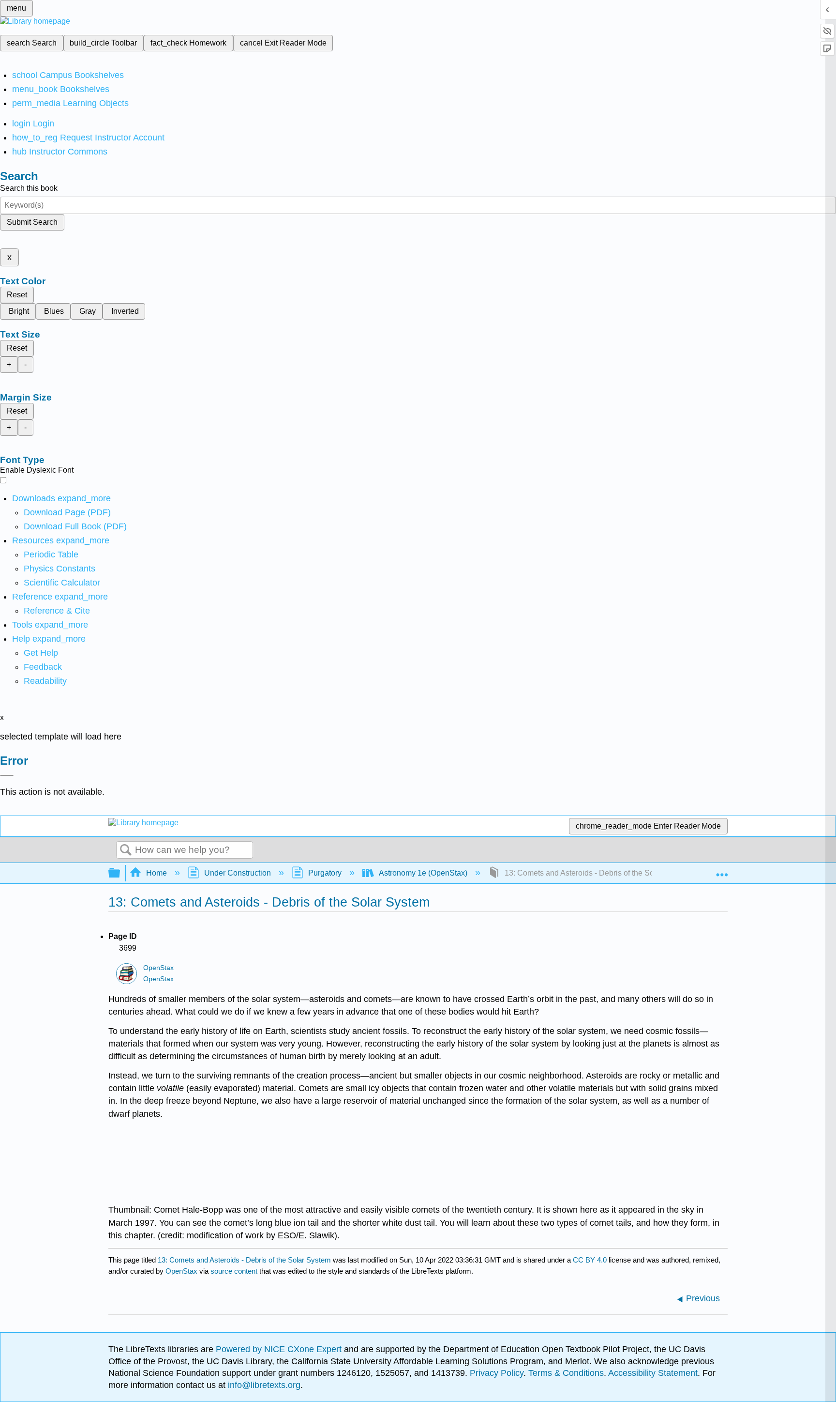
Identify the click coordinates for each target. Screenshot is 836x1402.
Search (125, 850)
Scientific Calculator (62, 582)
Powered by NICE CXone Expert (280, 1349)
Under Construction (237, 873)
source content (233, 1271)
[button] (43, 667)
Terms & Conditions (566, 1373)
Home (156, 873)
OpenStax (158, 967)
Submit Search (32, 222)
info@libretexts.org (262, 1385)
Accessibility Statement (653, 1373)
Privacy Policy (496, 1373)
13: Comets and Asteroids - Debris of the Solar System (244, 1260)
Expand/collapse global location (722, 870)
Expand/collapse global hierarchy (120, 873)
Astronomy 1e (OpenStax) (423, 873)
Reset (17, 295)
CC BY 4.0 (590, 1260)
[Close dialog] (7, 775)
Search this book (29, 188)
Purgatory (324, 873)
